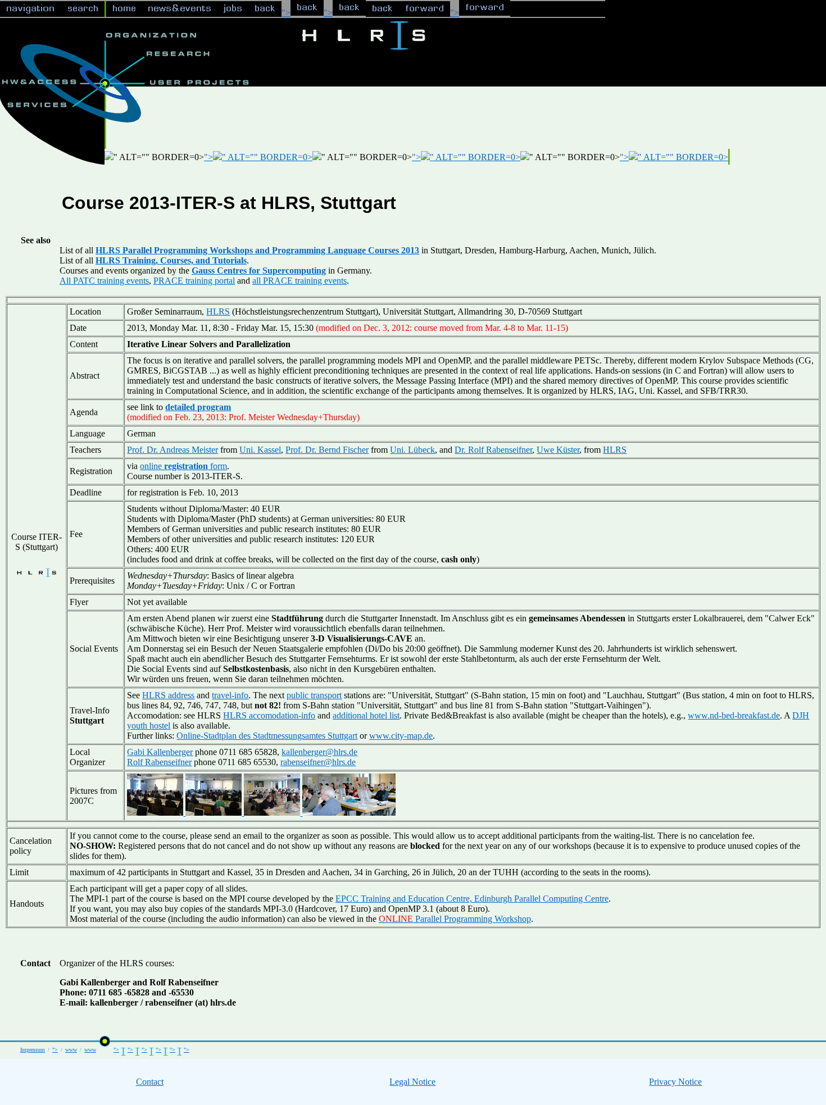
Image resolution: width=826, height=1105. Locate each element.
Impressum (32, 1050)
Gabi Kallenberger (160, 752)
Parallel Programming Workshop (455, 919)
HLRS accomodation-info (269, 715)
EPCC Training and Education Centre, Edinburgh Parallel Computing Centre (472, 898)
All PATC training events (104, 280)
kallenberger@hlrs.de (319, 752)
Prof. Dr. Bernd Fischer (327, 449)
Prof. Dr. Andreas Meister (172, 449)
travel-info (230, 695)
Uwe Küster (558, 449)
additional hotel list (366, 715)
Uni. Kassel (260, 449)
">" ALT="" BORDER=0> (258, 157)
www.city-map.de (401, 735)
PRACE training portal (194, 280)
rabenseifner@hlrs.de (318, 762)
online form (183, 466)
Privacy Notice (675, 1081)
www (71, 1050)
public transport (314, 695)
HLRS (218, 311)
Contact (150, 1081)
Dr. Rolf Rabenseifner (493, 449)
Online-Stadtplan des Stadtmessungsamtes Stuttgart (266, 735)
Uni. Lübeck (412, 449)
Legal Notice (412, 1081)
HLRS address (168, 695)
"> (286, 12)
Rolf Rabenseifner (159, 762)
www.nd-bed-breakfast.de (734, 715)
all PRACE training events (299, 280)
